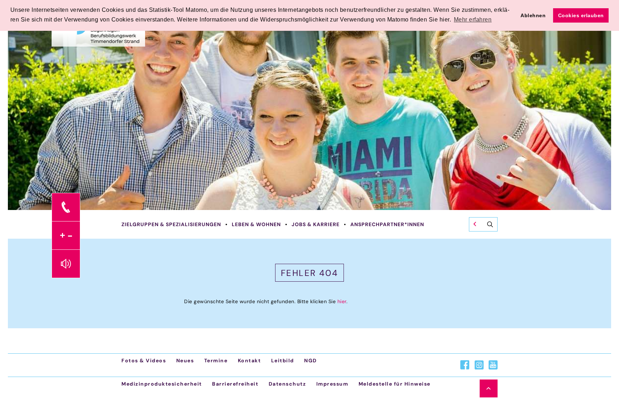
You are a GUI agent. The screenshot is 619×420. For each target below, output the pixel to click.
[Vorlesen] (66, 264)
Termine (216, 360)
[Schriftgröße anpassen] (66, 235)
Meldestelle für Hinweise (395, 384)
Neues (185, 360)
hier (341, 301)
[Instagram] (479, 365)
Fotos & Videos (143, 360)
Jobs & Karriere (316, 224)
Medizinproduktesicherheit (161, 384)
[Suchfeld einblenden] (483, 224)
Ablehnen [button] (533, 15)
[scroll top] (489, 388)
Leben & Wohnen (256, 224)
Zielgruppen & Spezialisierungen (171, 224)
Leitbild (282, 360)
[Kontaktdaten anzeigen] (66, 207)
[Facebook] (464, 365)
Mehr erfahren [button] (473, 19)
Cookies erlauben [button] (581, 15)
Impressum (332, 384)
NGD (310, 360)
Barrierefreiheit (235, 384)
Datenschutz (287, 384)
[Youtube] (493, 365)
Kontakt (249, 360)
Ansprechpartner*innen (387, 224)
